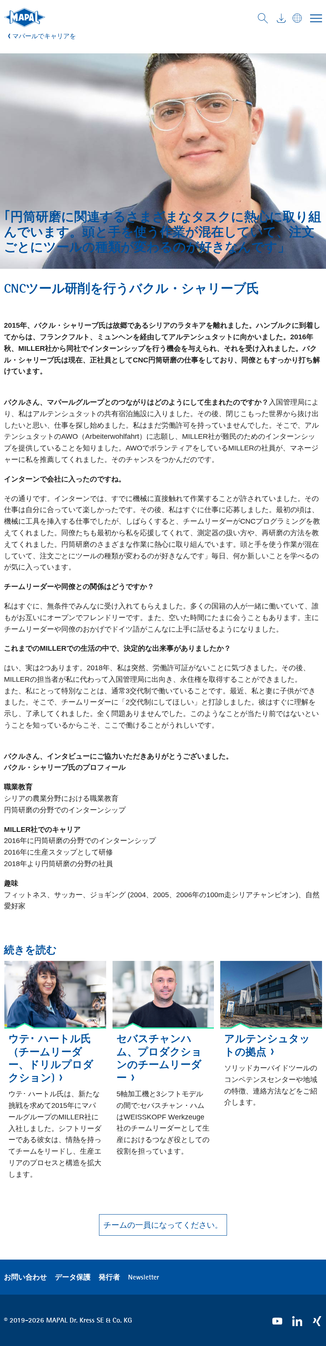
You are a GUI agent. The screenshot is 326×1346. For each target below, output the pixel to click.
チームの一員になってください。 (163, 1225)
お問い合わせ (25, 1277)
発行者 (109, 1277)
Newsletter (143, 1277)
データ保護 (73, 1277)
